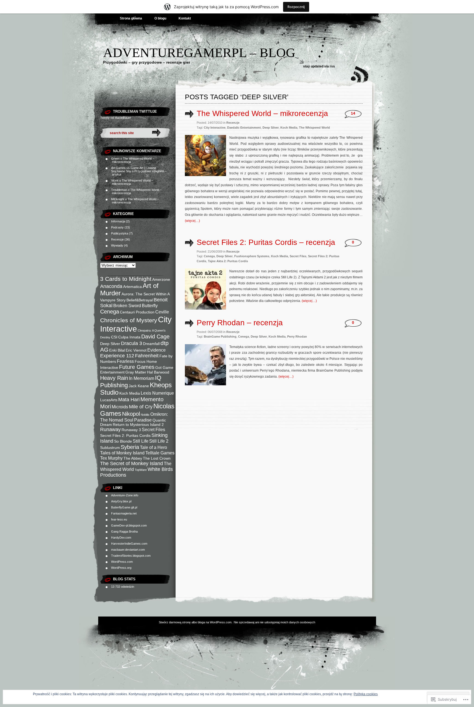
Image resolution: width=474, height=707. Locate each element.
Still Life (140, 441)
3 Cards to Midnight (125, 279)
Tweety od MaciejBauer (115, 117)
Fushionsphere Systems (251, 256)
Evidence (156, 349)
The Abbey (132, 458)
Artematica (132, 287)
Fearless (125, 361)
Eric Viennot (136, 350)
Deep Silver (110, 344)
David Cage (155, 336)
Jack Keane (139, 386)
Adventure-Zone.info (124, 495)
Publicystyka (119, 233)
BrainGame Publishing (220, 336)
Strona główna (131, 18)
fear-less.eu (119, 519)
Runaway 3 (131, 430)
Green (115, 158)
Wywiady (117, 245)
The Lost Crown (157, 458)
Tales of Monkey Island (122, 452)
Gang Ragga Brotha (124, 531)
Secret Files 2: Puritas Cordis (125, 436)
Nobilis (145, 414)
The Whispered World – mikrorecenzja (262, 113)
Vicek (115, 180)
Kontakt (185, 18)
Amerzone (161, 280)
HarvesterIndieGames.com (129, 543)
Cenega (109, 312)
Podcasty (117, 227)
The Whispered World (314, 127)
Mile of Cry (141, 406)
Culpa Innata (129, 337)
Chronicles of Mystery (128, 320)
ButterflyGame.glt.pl (124, 507)
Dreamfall (151, 344)
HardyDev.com (121, 537)
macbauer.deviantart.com (128, 549)
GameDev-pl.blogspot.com (129, 525)
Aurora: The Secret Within (144, 294)
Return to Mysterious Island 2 (138, 425)
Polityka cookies (366, 694)
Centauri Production (137, 312)
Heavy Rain (114, 378)
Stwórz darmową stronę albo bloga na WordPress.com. (195, 622)
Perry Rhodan (297, 336)
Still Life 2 (158, 441)
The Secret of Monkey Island (131, 463)
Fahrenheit (147, 355)
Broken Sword (127, 305)
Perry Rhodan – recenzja (240, 322)
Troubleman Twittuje (135, 111)
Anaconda (111, 286)
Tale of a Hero (153, 447)
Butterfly (150, 305)
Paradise (143, 419)
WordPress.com (122, 561)
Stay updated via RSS (319, 66)
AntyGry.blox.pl (121, 501)
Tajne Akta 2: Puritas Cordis (228, 261)
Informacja (118, 221)
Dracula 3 (131, 343)
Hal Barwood (158, 372)
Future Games (136, 367)
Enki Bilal (117, 350)
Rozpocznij (296, 7)
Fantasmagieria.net (124, 513)
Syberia (130, 447)
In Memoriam (141, 378)
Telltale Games (159, 452)
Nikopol (131, 414)
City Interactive (136, 324)
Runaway (110, 429)
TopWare (141, 469)
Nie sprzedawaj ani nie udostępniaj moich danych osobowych (274, 622)
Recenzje (117, 239)
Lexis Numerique (157, 393)
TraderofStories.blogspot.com (131, 555)
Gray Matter (135, 372)
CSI (114, 337)
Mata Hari (129, 399)
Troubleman (119, 189)
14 (353, 113)
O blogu (160, 18)
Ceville (162, 311)
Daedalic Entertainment (244, 127)
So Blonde (123, 441)
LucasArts (108, 400)
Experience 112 (117, 355)
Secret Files (153, 429)
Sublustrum (110, 448)
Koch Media (129, 393)
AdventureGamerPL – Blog (199, 52)
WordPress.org (121, 567)
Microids (120, 406)
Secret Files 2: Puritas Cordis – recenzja (266, 242)
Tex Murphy (111, 458)
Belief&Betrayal (139, 300)
